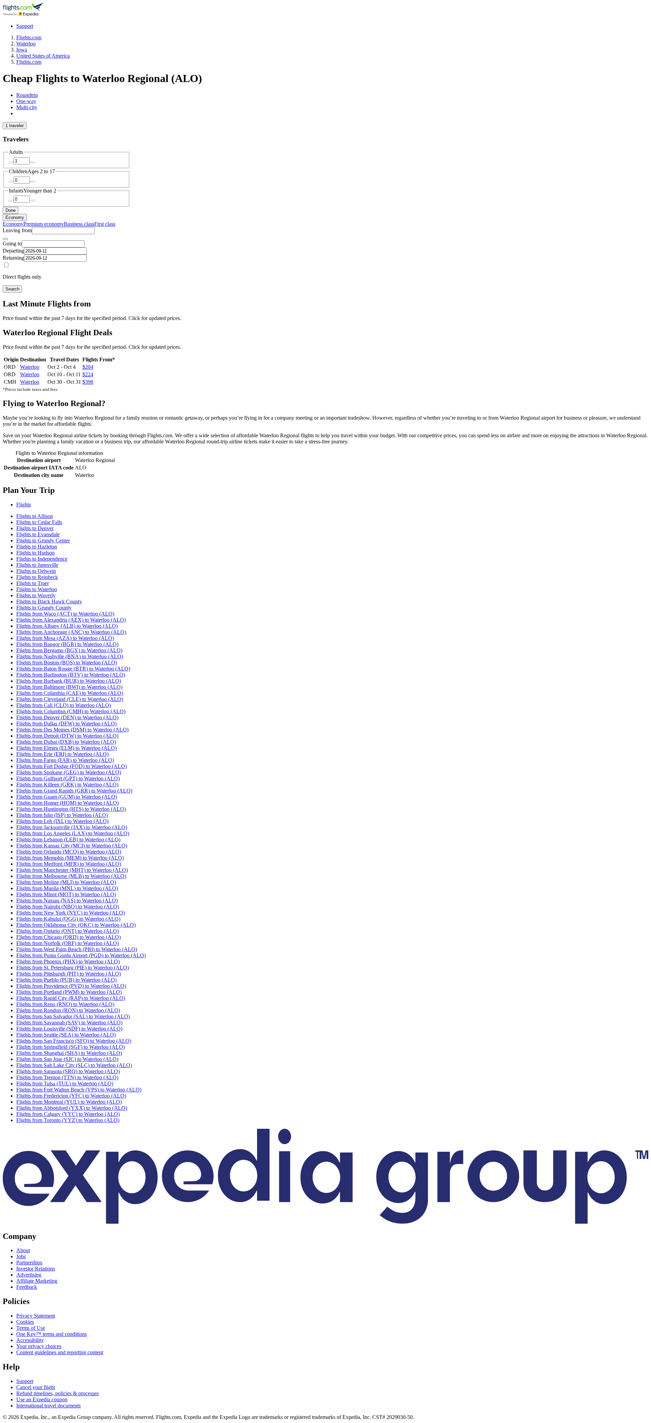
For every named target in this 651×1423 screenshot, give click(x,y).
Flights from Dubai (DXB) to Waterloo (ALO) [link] (66, 742)
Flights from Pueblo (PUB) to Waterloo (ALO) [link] (66, 980)
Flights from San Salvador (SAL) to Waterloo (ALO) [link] (73, 1016)
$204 (87, 367)
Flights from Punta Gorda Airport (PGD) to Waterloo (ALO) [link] (81, 955)
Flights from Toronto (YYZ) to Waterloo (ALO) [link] (67, 1120)
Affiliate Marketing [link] (36, 1281)
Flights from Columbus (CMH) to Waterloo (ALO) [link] (70, 711)
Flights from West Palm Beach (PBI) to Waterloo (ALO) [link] (76, 949)
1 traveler (14, 125)
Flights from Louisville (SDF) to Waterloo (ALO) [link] (69, 1028)
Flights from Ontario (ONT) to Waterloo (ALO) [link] (67, 931)
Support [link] (24, 1381)
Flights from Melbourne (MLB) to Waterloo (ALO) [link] (71, 876)
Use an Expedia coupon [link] (41, 1399)
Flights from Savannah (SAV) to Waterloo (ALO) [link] (69, 1022)
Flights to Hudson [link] (35, 553)
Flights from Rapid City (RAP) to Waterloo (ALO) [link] (70, 998)
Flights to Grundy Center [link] (43, 540)
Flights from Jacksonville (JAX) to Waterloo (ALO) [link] (71, 827)
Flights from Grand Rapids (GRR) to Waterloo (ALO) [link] (74, 791)
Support (24, 26)
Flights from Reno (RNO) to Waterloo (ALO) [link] (65, 1004)
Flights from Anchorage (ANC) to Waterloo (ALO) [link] (71, 632)
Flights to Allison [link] (34, 516)
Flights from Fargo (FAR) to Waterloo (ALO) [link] (65, 760)
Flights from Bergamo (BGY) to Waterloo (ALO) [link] (69, 650)
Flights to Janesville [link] (37, 565)
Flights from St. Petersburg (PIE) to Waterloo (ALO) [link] (72, 967)
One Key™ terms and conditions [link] (51, 1334)
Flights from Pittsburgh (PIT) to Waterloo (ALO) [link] (68, 974)
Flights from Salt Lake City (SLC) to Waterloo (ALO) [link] (74, 1065)
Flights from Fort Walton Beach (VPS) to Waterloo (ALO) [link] (78, 1090)
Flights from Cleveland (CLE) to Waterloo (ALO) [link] (69, 699)
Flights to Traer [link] (32, 583)
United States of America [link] (43, 56)
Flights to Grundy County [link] (44, 607)
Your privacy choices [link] (38, 1346)
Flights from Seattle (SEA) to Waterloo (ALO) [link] (66, 1035)
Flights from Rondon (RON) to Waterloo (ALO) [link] (68, 1010)
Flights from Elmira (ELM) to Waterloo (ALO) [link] (66, 748)
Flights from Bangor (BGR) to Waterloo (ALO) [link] (67, 644)
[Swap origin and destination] (5, 239)
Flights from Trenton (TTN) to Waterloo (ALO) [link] (67, 1077)
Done (10, 210)
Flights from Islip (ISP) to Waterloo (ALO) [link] (62, 815)
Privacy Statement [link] (35, 1316)
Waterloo (29, 367)
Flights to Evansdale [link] (38, 534)
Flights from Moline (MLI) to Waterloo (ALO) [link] (66, 882)
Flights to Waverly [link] (36, 595)
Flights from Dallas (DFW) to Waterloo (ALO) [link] (66, 723)
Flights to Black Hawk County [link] (49, 601)
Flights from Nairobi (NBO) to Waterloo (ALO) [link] (67, 906)
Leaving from (17, 230)
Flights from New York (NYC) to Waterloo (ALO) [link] (70, 913)
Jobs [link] (21, 1256)
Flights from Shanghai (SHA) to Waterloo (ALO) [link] (69, 1053)
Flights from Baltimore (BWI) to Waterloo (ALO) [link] (69, 687)
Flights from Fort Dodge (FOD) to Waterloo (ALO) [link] (71, 766)
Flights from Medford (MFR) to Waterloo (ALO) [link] (68, 864)
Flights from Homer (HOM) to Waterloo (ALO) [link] (67, 803)
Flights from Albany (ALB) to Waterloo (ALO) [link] (67, 626)
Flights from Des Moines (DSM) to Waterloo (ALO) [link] (72, 730)
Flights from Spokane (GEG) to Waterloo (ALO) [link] (68, 772)
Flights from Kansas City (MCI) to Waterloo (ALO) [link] (71, 845)
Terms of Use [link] (30, 1328)
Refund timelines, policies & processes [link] (57, 1393)
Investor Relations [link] (35, 1268)
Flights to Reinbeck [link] (37, 577)
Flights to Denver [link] (35, 528)
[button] (325, 490)
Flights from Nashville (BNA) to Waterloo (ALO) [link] (69, 656)
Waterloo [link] (26, 43)
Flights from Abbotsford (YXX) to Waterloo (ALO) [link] (71, 1108)
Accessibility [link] (30, 1340)
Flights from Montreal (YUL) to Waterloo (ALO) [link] (69, 1102)
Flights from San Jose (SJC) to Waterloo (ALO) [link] (67, 1059)
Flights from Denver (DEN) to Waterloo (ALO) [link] (67, 717)
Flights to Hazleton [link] (36, 546)
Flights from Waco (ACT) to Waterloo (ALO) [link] (65, 614)
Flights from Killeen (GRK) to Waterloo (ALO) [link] (67, 784)
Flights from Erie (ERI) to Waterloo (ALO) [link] (62, 754)
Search (12, 289)
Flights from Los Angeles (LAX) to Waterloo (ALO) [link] (72, 833)
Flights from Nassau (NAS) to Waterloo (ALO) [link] (67, 900)
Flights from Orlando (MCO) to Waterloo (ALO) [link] (68, 852)
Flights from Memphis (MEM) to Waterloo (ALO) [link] (70, 858)
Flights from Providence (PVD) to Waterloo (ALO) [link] (71, 986)
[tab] (27, 95)
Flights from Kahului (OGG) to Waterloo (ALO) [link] (68, 919)
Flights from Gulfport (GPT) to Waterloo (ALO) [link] (68, 778)
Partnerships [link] (29, 1262)
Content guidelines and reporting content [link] (59, 1352)
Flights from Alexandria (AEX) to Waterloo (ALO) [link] (71, 620)
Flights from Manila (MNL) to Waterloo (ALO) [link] (67, 888)
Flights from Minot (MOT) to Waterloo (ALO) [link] (66, 894)
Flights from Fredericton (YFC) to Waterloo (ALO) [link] (71, 1096)
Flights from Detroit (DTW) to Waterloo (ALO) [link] (67, 736)
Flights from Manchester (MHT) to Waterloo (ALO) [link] (72, 870)
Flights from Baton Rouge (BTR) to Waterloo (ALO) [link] (73, 669)
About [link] (23, 1250)
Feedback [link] (26, 1287)
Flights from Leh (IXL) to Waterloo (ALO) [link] (62, 821)
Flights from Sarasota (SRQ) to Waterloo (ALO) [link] (68, 1071)
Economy (14, 217)
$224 (87, 374)
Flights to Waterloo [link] (36, 589)
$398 (87, 382)
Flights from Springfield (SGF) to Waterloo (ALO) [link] (70, 1047)
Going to (12, 243)
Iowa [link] (21, 50)
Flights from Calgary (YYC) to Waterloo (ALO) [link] (68, 1114)
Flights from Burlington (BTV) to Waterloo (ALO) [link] (70, 675)
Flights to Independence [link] (41, 559)
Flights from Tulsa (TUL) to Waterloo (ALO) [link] (64, 1083)
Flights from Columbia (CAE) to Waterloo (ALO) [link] (69, 693)
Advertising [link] (28, 1275)
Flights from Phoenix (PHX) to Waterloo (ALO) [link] (68, 961)
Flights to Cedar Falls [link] (39, 522)
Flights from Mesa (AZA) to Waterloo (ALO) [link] (65, 638)
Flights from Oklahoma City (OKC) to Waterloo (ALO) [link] (76, 925)
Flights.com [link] (28, 37)
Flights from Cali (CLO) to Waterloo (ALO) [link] (63, 705)
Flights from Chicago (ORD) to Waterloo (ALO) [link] (68, 937)
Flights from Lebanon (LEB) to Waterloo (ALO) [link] (68, 839)
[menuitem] (13, 224)
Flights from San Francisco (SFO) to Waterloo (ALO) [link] (73, 1041)
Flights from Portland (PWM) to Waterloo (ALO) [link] (69, 992)
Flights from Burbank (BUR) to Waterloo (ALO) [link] (68, 681)
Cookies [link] (25, 1322)
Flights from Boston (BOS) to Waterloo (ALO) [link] (66, 662)
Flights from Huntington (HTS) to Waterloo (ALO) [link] (71, 809)
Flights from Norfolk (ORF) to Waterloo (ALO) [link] (67, 943)
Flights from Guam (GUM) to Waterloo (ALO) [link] (66, 797)
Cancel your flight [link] (35, 1387)
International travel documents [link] (48, 1405)
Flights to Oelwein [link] (36, 571)
